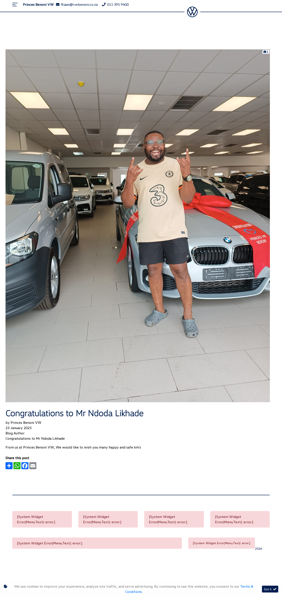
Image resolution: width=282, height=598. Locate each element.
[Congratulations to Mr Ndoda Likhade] (138, 225)
